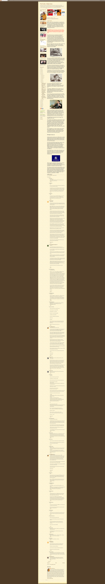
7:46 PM (50, 536)
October (42, 76)
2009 (41, 104)
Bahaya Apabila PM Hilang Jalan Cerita (43, 96)
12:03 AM (51, 181)
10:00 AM (51, 300)
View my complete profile (50, 578)
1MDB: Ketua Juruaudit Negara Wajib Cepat (43, 89)
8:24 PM (50, 431)
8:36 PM (50, 437)
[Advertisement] (42, 138)
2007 (41, 106)
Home (56, 562)
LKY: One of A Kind (43, 84)
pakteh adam (51, 556)
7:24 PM (50, 526)
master (50, 370)
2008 (41, 105)
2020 (41, 70)
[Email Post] (55, 175)
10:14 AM (51, 550)
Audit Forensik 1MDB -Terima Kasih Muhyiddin (43, 93)
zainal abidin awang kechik (53, 244)
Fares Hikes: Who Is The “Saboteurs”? (43, 87)
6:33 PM (50, 514)
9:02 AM (50, 267)
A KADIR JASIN (52, 326)
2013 (41, 101)
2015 (41, 74)
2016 (41, 73)
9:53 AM (50, 291)
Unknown (51, 200)
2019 (41, 71)
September (42, 77)
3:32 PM (50, 508)
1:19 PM (50, 500)
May (41, 80)
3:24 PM (50, 355)
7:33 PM (50, 532)
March (42, 82)
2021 (41, 69)
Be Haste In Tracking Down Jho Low (43, 91)
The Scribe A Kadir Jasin (46, 4)
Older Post (64, 562)
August (42, 78)
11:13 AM (51, 489)
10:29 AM (51, 481)
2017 (41, 72)
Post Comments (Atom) (52, 564)
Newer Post (48, 562)
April (42, 81)
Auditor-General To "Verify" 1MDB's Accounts (43, 95)
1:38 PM (50, 305)
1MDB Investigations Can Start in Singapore (43, 83)
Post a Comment (49, 561)
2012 (41, 102)
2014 (41, 100)
